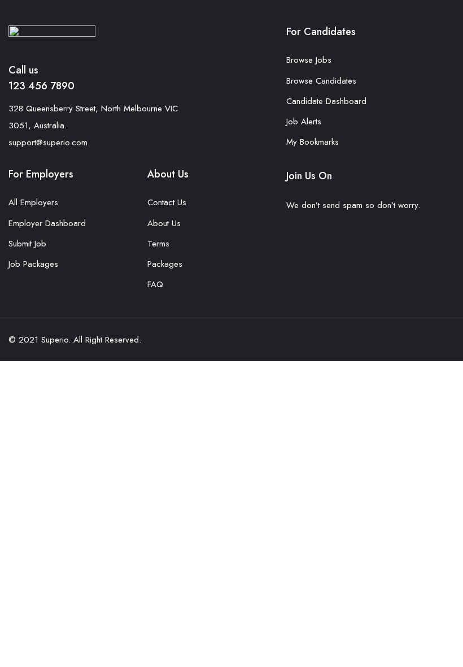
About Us (164, 223)
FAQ (155, 284)
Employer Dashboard (47, 223)
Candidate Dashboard (326, 101)
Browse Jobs (308, 60)
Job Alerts (303, 121)
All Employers (33, 202)
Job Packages (33, 264)
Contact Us (166, 202)
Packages (164, 264)
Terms (158, 243)
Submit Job (27, 243)
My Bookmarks (312, 142)
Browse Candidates (321, 81)
